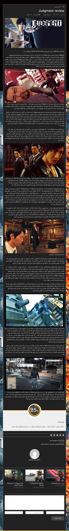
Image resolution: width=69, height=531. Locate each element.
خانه (63, 7)
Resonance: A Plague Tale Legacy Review (15, 484)
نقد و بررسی (57, 7)
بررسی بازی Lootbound (57, 483)
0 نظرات (28, 14)
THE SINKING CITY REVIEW (57, 441)
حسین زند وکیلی (47, 14)
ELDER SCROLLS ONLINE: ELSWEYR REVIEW (52, 444)
